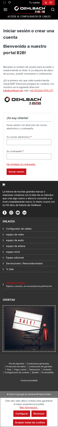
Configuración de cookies (17, 372)
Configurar (21, 413)
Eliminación (34, 369)
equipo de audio (15, 240)
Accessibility (47, 372)
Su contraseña (15, 151)
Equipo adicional (15, 257)
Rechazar (39, 413)
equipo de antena (15, 246)
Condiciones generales (38, 363)
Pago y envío (20, 369)
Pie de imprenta (16, 363)
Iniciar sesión (16, 171)
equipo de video (15, 234)
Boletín (35, 372)
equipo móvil (13, 251)
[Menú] (6, 9)
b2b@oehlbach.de (13, 90)
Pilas (9, 369)
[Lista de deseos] (9, 2)
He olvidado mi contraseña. (21, 164)
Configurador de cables (19, 228)
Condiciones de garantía (40, 366)
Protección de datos (16, 366)
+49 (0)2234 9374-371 (41, 90)
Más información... (29, 407)
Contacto (47, 369)
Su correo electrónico (19, 137)
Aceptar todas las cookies (30, 422)
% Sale (10, 269)
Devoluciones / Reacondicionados (24, 263)
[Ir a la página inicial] (30, 9)
